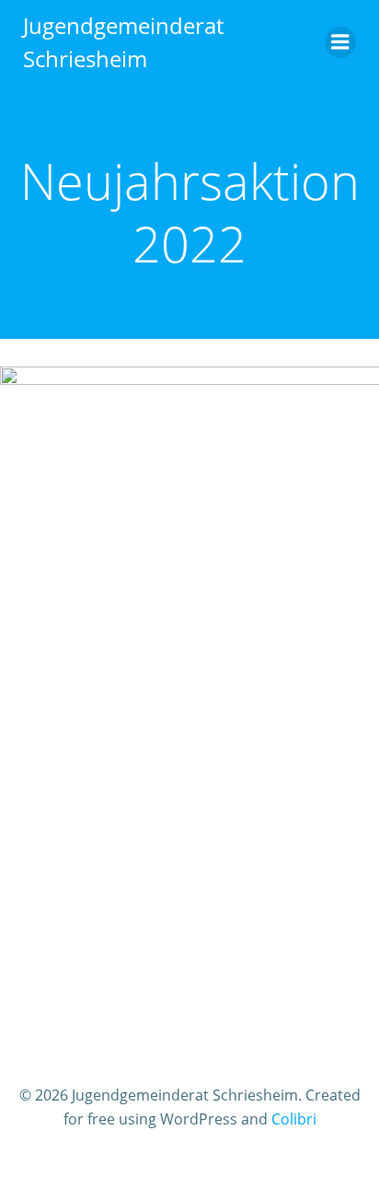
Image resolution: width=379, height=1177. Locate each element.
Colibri (293, 1119)
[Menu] (340, 42)
